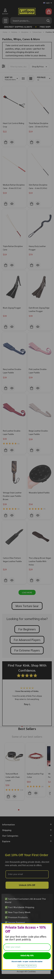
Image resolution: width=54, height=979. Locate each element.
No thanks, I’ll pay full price (27, 966)
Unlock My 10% (27, 955)
